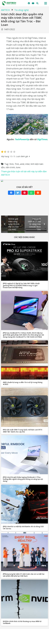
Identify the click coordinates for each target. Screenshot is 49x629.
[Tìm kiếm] (37, 3)
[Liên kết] (9, 3)
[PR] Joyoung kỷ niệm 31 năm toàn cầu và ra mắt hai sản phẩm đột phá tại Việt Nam (23, 575)
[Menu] (46, 3)
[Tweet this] (18, 193)
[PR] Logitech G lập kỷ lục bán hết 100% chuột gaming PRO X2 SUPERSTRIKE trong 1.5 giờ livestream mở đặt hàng (21, 285)
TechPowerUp (22, 139)
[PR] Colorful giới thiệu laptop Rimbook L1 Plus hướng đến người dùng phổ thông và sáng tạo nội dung (23, 479)
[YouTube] (33, 3)
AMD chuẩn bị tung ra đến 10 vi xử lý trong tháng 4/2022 (22, 383)
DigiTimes (42, 139)
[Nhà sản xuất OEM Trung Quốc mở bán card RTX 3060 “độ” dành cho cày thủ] (24, 407)
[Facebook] (29, 3)
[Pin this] (24, 193)
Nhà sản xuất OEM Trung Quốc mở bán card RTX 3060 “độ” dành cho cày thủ (22, 430)
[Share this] (11, 193)
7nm (17, 164)
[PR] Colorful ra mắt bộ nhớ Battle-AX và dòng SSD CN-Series (23, 527)
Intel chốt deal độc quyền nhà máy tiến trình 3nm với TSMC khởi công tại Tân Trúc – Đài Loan (22, 19)
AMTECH (5, 10)
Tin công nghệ (21, 10)
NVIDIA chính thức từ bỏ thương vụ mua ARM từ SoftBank (22, 622)
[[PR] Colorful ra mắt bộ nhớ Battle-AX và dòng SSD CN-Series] (24, 504)
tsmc (18, 167)
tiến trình (10, 167)
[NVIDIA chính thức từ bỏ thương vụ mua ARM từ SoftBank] (24, 599)
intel (27, 164)
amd (22, 164)
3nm (11, 164)
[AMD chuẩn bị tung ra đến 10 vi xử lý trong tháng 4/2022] (24, 359)
